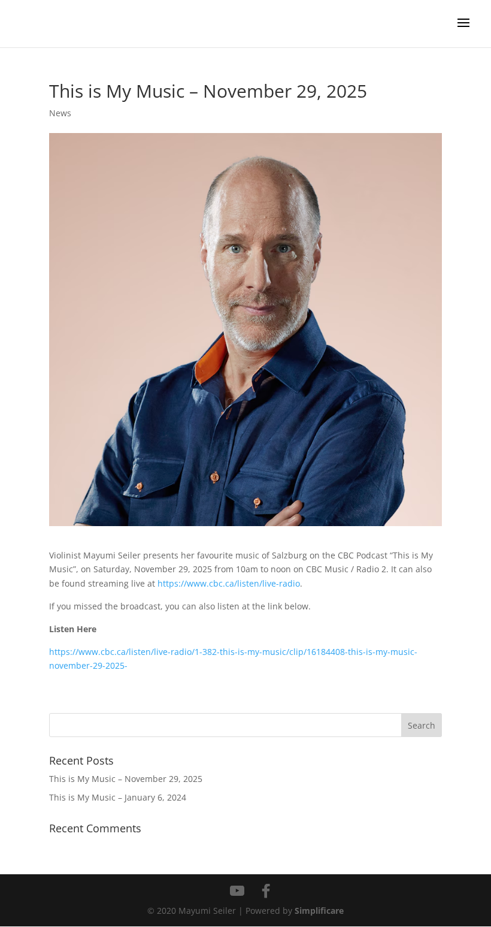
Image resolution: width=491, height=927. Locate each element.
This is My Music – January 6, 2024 (117, 797)
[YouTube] (237, 891)
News (60, 113)
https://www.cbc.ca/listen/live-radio (228, 583)
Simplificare (319, 910)
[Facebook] (266, 891)
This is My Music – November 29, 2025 (125, 778)
